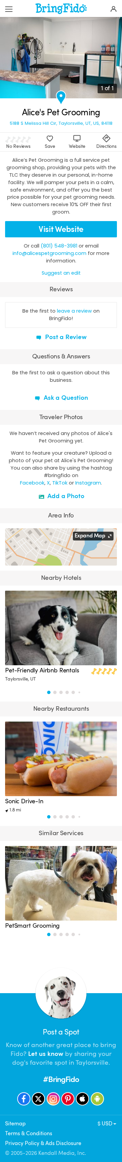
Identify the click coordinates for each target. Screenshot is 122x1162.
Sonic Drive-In (24, 801)
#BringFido (61, 1079)
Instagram (88, 482)
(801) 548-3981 (59, 245)
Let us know (45, 1054)
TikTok (59, 482)
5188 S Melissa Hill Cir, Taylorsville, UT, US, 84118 (61, 123)
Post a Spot (61, 1032)
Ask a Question (65, 398)
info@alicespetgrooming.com (49, 253)
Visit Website (61, 229)
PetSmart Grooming (32, 925)
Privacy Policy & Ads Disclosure (43, 1143)
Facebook (32, 482)
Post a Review (65, 337)
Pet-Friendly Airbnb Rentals (42, 670)
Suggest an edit (61, 273)
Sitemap (15, 1123)
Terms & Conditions (28, 1133)
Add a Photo (65, 496)
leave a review (74, 311)
